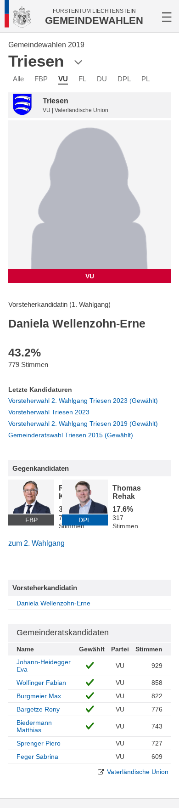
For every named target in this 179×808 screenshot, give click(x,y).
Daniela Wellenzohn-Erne (53, 603)
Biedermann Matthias (34, 726)
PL (145, 79)
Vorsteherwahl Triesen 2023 (49, 412)
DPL (124, 79)
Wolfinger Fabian (41, 682)
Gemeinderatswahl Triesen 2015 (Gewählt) (70, 435)
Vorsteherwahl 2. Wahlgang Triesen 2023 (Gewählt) (83, 400)
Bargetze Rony (38, 709)
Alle (18, 79)
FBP (41, 79)
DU (102, 79)
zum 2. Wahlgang (36, 543)
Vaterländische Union (137, 771)
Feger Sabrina (37, 756)
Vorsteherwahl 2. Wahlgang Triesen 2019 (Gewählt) (83, 423)
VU (63, 79)
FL (82, 79)
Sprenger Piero (39, 743)
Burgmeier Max (39, 696)
